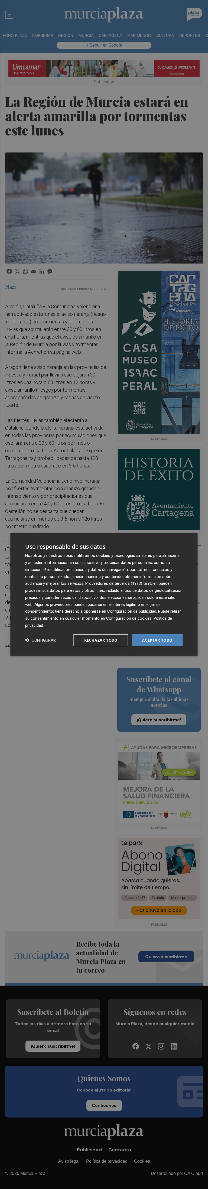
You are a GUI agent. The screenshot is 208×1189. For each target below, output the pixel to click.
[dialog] (103, 594)
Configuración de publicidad (131, 611)
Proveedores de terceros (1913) (113, 583)
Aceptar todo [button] (157, 639)
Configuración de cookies (129, 618)
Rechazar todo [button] (101, 639)
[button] (40, 640)
